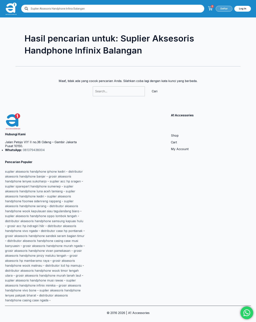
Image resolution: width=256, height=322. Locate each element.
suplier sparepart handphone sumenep (33, 186)
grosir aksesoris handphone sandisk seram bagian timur (45, 236)
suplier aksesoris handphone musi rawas (34, 280)
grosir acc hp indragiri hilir (25, 226)
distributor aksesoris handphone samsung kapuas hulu (44, 221)
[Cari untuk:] (119, 91)
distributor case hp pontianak (61, 231)
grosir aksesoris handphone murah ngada (52, 246)
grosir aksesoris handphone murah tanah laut (48, 275)
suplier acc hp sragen (65, 181)
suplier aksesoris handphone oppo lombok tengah (41, 216)
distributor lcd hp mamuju (63, 265)
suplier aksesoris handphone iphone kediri (35, 171)
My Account (180, 149)
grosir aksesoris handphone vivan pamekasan (37, 251)
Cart (174, 142)
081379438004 (33, 150)
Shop (175, 135)
